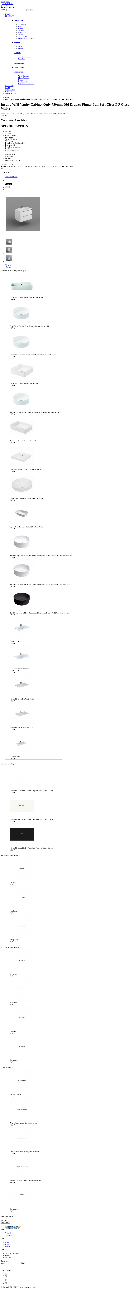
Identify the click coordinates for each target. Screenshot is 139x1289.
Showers (21, 34)
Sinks (20, 46)
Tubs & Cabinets (24, 57)
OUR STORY (10, 90)
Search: (3, 10)
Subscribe (4, 1261)
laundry (17, 53)
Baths (20, 26)
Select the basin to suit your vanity (13, 271)
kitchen (17, 42)
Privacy (7, 1255)
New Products (20, 67)
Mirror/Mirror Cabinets (26, 38)
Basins (20, 28)
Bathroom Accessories (26, 84)
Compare (9, 267)
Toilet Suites (22, 36)
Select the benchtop (8, 764)
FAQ (7, 1244)
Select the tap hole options (10, 855)
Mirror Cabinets (23, 78)
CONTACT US (10, 93)
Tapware (21, 30)
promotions (19, 63)
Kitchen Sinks (23, 82)
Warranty (8, 1257)
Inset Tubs (21, 59)
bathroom (18, 20)
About (7, 1242)
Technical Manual (11, 177)
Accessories (22, 32)
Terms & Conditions (12, 1253)
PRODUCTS (10, 16)
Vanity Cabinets (23, 76)
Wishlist (8, 265)
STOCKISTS (10, 92)
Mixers (20, 48)
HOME (7, 14)
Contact (8, 1246)
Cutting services (7, 1067)
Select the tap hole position (11, 947)
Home (7, 97)
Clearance (18, 72)
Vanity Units (22, 24)
